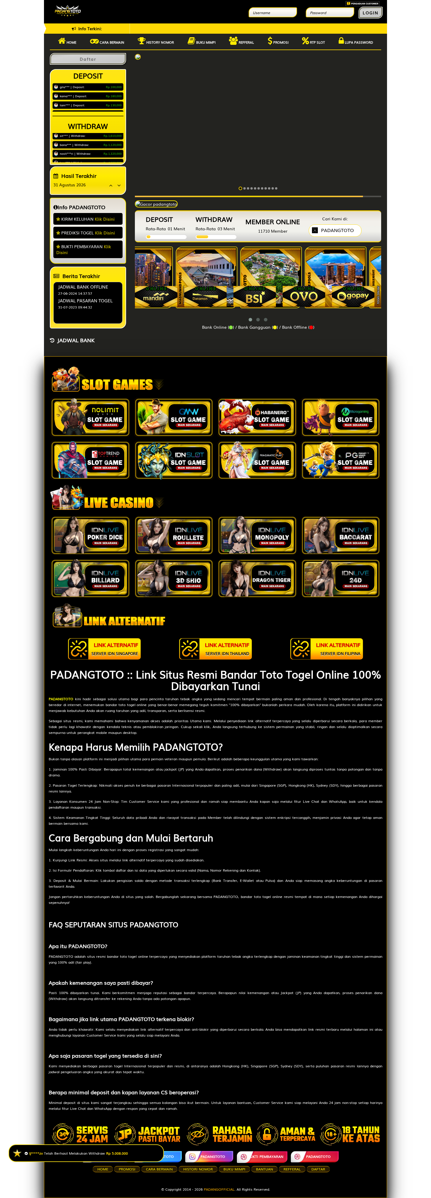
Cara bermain (111, 42)
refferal (292, 1169)
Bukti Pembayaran (265, 1156)
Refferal (246, 42)
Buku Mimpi (205, 42)
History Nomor (159, 42)
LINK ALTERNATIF (114, 648)
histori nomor (198, 1169)
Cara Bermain (159, 1169)
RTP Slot (317, 42)
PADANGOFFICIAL (219, 1189)
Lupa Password (358, 42)
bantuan (264, 1169)
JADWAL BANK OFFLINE (83, 286)
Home (71, 42)
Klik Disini (105, 219)
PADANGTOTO (110, 1156)
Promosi (280, 42)
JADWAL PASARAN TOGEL (85, 300)
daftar (318, 1169)
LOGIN (371, 13)
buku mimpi (234, 1169)
